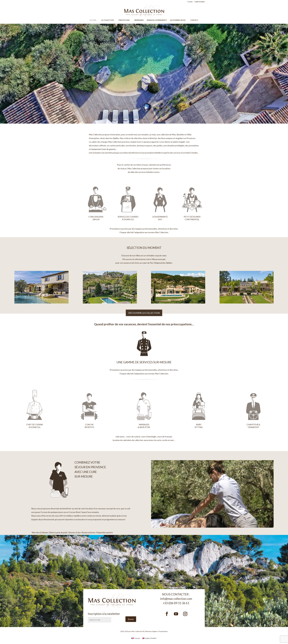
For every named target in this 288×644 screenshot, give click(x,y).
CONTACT (194, 20)
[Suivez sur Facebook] (167, 614)
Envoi (131, 619)
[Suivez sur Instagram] (185, 614)
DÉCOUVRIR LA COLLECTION (144, 312)
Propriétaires (163, 631)
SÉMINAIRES (139, 20)
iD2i (126, 631)
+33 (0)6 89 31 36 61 (176, 603)
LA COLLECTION (108, 20)
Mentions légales (151, 631)
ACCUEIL (94, 20)
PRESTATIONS (125, 20)
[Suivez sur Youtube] (176, 614)
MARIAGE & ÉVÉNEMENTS (156, 20)
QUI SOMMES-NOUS (178, 20)
